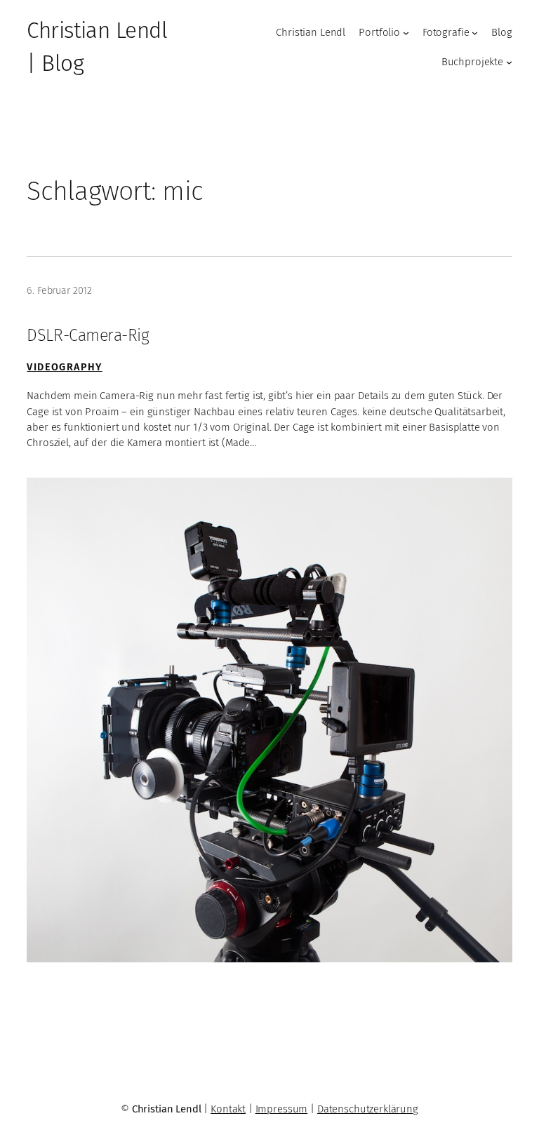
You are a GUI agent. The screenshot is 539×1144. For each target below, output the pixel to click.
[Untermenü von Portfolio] (406, 32)
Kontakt (228, 1109)
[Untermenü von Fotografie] (475, 32)
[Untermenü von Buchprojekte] (509, 62)
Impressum (281, 1109)
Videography (64, 367)
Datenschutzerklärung (367, 1109)
